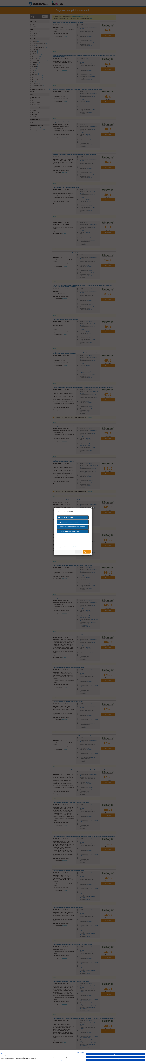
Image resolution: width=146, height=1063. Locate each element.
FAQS (74, 547)
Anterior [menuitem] (78, 552)
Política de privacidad (79, 1052)
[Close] (92, 508)
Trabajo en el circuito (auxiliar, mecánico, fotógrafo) (71, 526)
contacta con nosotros (82, 547)
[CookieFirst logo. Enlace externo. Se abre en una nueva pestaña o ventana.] (1, 1053)
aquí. (62, 1060)
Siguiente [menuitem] (86, 552)
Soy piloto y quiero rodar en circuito (67, 517)
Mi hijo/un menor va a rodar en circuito (68, 522)
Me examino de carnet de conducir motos (69, 531)
